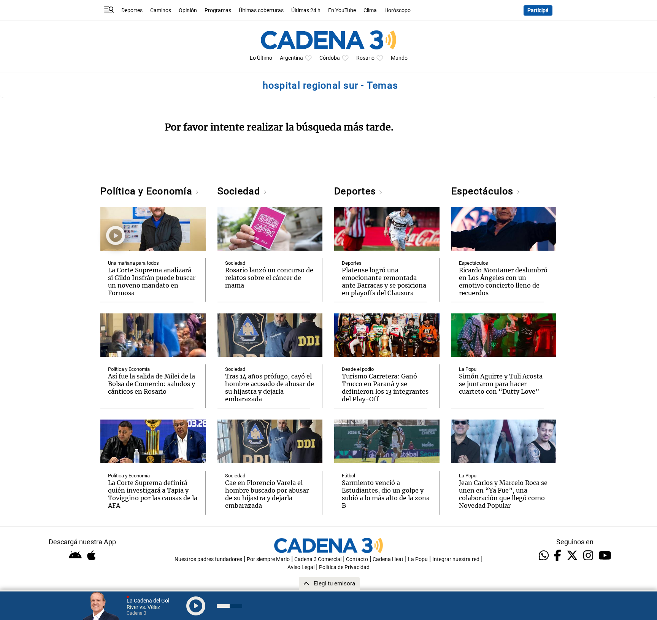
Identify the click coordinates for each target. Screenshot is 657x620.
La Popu (467, 369)
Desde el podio (358, 369)
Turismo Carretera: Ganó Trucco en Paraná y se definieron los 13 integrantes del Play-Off (385, 387)
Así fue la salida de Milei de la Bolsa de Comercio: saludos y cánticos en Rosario (151, 383)
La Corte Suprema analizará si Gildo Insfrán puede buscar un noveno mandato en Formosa (151, 281)
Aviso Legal (300, 567)
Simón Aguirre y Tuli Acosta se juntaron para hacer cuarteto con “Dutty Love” (501, 383)
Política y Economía (147, 191)
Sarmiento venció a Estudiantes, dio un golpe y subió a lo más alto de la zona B (386, 494)
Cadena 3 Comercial (317, 559)
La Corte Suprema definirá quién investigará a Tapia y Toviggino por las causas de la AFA (152, 494)
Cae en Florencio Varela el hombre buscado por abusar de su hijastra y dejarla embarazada (267, 494)
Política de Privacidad (344, 567)
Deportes (132, 10)
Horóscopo (397, 10)
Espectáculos (483, 191)
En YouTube (342, 10)
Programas (218, 10)
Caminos (160, 10)
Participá (538, 10)
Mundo (399, 58)
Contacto (357, 559)
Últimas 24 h (306, 10)
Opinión (188, 10)
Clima (370, 10)
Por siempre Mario (268, 559)
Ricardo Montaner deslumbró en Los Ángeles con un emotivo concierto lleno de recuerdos (503, 281)
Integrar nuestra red (455, 559)
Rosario (365, 58)
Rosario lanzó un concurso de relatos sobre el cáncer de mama (269, 277)
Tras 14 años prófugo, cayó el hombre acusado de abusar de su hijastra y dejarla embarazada (269, 387)
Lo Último (261, 58)
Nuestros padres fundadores (208, 559)
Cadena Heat (388, 559)
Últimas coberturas (261, 10)
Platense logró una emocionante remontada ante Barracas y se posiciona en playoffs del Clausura (384, 281)
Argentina (291, 58)
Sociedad (240, 191)
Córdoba (329, 58)
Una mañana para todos (133, 263)
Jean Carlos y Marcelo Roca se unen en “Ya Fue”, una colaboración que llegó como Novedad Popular (503, 494)
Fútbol (348, 476)
